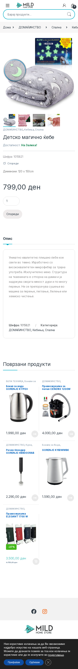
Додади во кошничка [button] (32, 561)
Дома (7, 27)
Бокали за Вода (51, 444)
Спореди (13, 163)
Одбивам (34, 662)
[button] (71, 41)
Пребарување (69, 14)
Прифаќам (14, 662)
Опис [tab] (7, 239)
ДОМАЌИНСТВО (30, 27)
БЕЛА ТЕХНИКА (14, 381)
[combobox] (33, 14)
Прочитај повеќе (32, 434)
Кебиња (29, 129)
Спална (56, 27)
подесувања (56, 655)
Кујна (29, 444)
